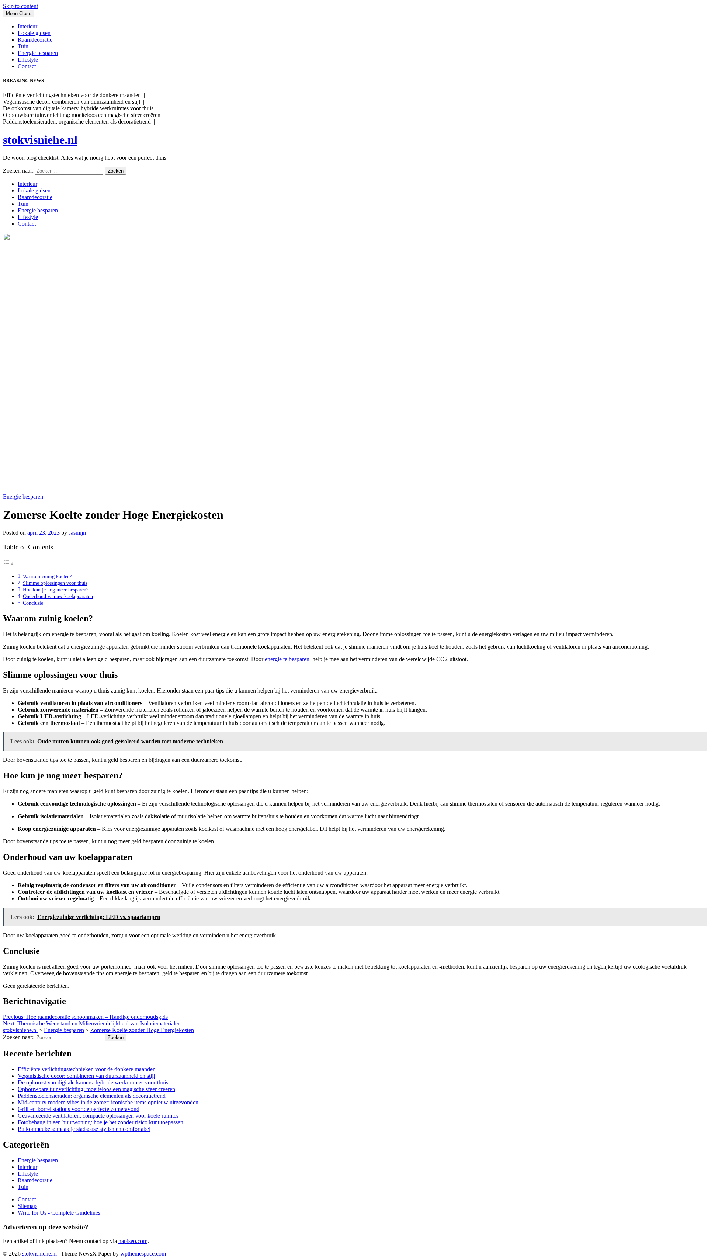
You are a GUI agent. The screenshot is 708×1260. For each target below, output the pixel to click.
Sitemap (27, 1206)
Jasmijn (77, 533)
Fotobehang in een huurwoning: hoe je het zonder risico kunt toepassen (100, 1122)
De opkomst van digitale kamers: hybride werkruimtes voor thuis (93, 1082)
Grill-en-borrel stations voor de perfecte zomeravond (78, 1109)
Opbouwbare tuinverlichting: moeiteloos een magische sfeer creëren (96, 1089)
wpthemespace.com (143, 1253)
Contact (27, 66)
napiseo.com (133, 1241)
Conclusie (33, 603)
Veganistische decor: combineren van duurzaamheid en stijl (86, 1076)
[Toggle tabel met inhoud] (8, 563)
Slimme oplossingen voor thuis (55, 583)
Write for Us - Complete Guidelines (59, 1212)
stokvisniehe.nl (40, 139)
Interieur (27, 26)
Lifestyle (28, 59)
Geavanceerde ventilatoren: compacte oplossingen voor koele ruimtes (98, 1116)
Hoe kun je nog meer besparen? (55, 590)
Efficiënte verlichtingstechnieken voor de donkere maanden (87, 1069)
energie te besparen (287, 659)
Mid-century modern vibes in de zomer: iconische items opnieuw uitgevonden (108, 1102)
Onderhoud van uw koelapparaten (58, 596)
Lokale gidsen (34, 33)
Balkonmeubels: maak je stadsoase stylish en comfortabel (84, 1129)
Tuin (23, 46)
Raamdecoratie (35, 40)
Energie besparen (38, 53)
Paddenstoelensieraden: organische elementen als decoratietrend (92, 1096)
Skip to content (20, 6)
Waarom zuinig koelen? (47, 576)
